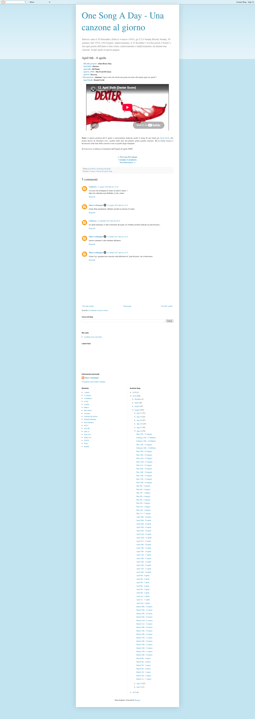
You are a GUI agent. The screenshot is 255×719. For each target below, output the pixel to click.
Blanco (86, 407)
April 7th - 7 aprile (142, 582)
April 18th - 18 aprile (143, 551)
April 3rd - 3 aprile (142, 596)
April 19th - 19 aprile (143, 548)
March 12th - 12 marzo (144, 648)
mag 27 (139, 427)
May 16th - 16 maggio (144, 472)
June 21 (86, 431)
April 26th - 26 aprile (143, 524)
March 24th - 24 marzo (144, 617)
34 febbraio (88, 398)
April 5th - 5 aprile (142, 589)
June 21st (87, 434)
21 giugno (87, 395)
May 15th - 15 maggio (144, 475)
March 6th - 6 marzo (143, 668)
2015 (135, 692)
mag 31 (139, 413)
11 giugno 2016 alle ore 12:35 (107, 187)
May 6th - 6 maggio (143, 496)
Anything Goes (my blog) (93, 337)
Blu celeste (87, 410)
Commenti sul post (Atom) (98, 310)
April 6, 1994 (89, 71)
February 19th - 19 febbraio (146, 441)
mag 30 (139, 416)
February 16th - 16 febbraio (146, 448)
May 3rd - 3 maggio (143, 506)
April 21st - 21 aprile (143, 541)
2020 (135, 392)
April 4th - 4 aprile (142, 592)
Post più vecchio (167, 306)
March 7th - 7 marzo (143, 665)
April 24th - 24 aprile (143, 530)
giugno (137, 406)
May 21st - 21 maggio (144, 465)
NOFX (86, 440)
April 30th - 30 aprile (143, 517)
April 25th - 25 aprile (143, 527)
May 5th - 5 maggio (143, 499)
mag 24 (139, 687)
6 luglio (86, 404)
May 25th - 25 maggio (144, 451)
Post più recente (88, 306)
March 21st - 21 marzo (144, 624)
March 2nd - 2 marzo (143, 675)
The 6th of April (90, 63)
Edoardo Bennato (90, 419)
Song (110, 171)
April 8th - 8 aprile (142, 579)
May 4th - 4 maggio (143, 503)
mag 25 (139, 683)
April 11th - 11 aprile (143, 568)
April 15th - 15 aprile (143, 558)
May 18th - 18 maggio (144, 444)
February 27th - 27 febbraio (146, 437)
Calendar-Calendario (127, 159)
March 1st (87, 437)
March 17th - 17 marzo (144, 637)
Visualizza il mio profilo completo (93, 381)
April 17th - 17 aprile (143, 555)
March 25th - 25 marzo (144, 613)
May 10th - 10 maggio (144, 482)
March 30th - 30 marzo (144, 606)
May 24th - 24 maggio (144, 455)
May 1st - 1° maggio (143, 513)
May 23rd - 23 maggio (144, 458)
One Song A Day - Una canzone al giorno (123, 21)
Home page (127, 306)
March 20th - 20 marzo (144, 627)
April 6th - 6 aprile (142, 586)
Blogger (137, 700)
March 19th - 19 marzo (144, 630)
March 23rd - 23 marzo (144, 620)
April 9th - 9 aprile (142, 575)
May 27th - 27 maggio (144, 434)
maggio (137, 410)
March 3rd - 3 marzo (143, 672)
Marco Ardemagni (96, 205)
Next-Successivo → (127, 162)
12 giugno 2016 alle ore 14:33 (117, 205)
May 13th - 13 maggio (144, 479)
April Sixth (88, 80)
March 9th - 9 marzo (143, 658)
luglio (137, 402)
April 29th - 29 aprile (143, 520)
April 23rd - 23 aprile (143, 534)
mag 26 (139, 431)
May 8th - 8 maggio (143, 489)
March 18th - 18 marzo (144, 634)
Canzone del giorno (102, 171)
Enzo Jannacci (89, 422)
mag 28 (139, 423)
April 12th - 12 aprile (143, 565)
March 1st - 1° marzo (143, 679)
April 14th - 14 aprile (143, 561)
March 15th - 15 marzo (144, 644)
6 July (86, 401)
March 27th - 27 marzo (144, 610)
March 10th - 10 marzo (144, 655)
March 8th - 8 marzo (143, 661)
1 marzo (87, 392)
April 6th (87, 66)
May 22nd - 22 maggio (144, 462)
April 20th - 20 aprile (143, 544)
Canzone (92, 171)
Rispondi (92, 197)
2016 (135, 396)
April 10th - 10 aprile (143, 572)
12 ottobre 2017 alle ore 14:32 (117, 236)
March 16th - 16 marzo (144, 641)
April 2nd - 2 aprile (143, 603)
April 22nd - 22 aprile (144, 537)
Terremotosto (88, 77)
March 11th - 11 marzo (144, 651)
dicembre (138, 399)
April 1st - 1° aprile (143, 599)
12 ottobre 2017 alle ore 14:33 (117, 252)
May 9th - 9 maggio (143, 486)
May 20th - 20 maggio (144, 468)
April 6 (86, 74)
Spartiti (86, 446)
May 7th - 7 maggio (143, 492)
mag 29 (139, 420)
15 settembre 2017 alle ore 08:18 (108, 221)
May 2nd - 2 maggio (143, 510)
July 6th (87, 428)
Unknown (93, 187)
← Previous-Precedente (127, 156)
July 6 (86, 425)
